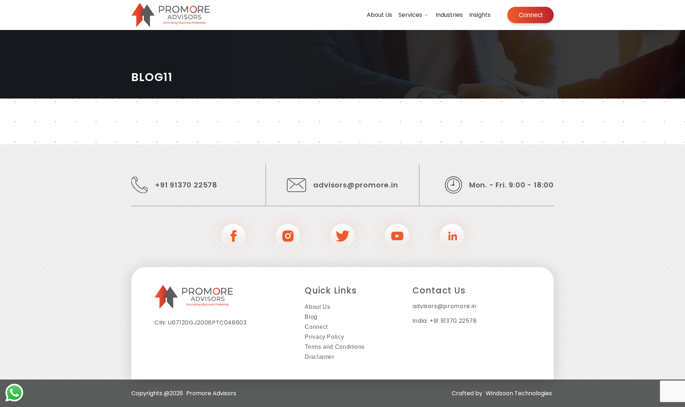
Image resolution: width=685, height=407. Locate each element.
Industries (449, 15)
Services (410, 15)
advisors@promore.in (355, 185)
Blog (311, 317)
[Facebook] (233, 237)
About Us (379, 15)
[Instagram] (288, 237)
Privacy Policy (324, 337)
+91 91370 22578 (186, 185)
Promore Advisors (211, 393)
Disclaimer (319, 357)
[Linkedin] (452, 237)
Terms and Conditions (335, 347)
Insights (480, 15)
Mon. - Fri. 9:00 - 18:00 (511, 185)
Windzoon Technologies (519, 393)
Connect (531, 15)
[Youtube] (397, 237)
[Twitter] (342, 237)
